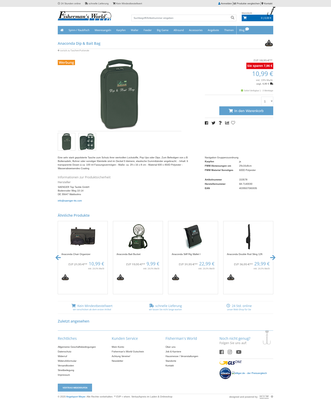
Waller (134, 30)
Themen (229, 30)
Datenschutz (64, 351)
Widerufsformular (67, 360)
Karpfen (121, 30)
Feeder (148, 30)
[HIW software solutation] (264, 396)
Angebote (213, 30)
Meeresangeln (103, 30)
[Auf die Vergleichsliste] (227, 123)
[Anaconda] (262, 42)
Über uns (170, 346)
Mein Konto (118, 346)
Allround (179, 30)
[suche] (232, 18)
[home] (62, 30)
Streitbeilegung (66, 370)
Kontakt (170, 365)
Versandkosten (66, 365)
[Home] (85, 16)
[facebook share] (206, 123)
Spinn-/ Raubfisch (79, 30)
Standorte (171, 360)
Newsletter (117, 360)
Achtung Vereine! (121, 356)
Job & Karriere (173, 351)
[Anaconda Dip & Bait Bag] (119, 94)
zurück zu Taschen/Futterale (74, 50)
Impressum (64, 374)
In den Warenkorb (249, 111)
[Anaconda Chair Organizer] (83, 236)
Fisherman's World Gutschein (128, 351)
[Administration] (272, 396)
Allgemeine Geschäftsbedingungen (77, 346)
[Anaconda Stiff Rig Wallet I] (193, 236)
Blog (241, 30)
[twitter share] (213, 123)
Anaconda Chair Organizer (76, 254)
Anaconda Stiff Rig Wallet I (186, 254)
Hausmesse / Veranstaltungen (182, 356)
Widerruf (62, 356)
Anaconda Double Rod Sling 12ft (244, 254)
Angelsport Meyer (75, 396)
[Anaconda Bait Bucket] (138, 236)
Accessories (196, 30)
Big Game (162, 30)
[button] (58, 257)
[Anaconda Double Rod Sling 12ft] (248, 236)
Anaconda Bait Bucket (129, 254)
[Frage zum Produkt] (220, 123)
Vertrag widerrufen (75, 388)
